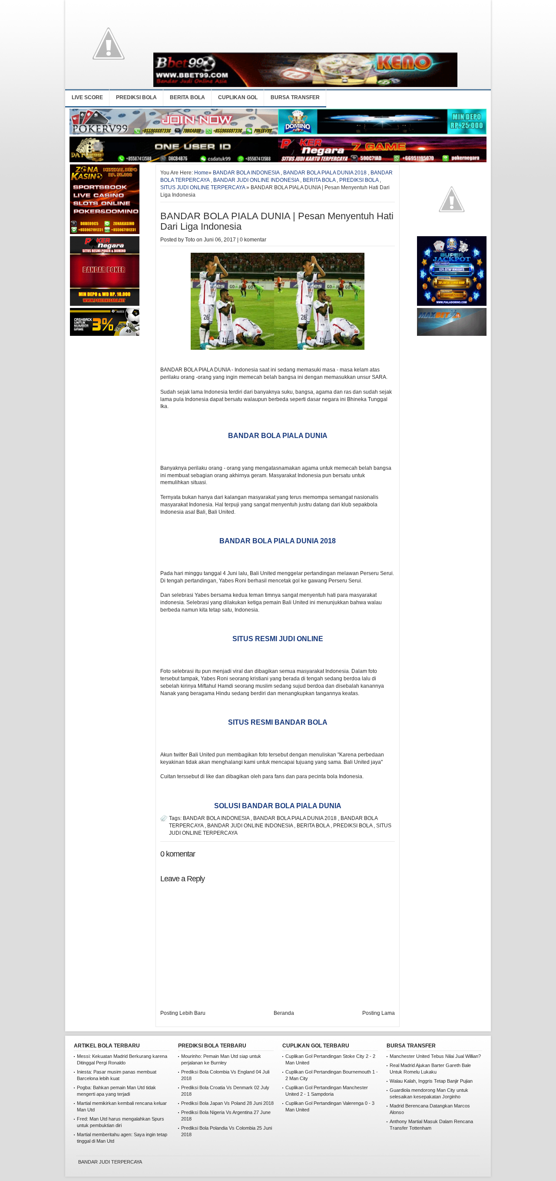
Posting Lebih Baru (182, 1013)
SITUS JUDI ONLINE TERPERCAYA (202, 187)
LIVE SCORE (87, 97)
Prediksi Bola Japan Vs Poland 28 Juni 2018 (227, 1103)
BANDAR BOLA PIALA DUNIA (278, 435)
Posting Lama (378, 1013)
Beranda (284, 1013)
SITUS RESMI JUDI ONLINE (277, 638)
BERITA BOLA (187, 97)
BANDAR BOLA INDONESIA (246, 173)
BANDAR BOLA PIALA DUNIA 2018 (325, 173)
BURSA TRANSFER (295, 97)
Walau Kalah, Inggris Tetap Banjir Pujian (431, 1081)
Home (201, 173)
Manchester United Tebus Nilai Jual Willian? (435, 1056)
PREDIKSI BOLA (136, 97)
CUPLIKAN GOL (238, 97)
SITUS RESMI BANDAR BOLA (278, 722)
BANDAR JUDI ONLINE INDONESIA (256, 180)
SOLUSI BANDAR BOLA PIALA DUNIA (277, 806)
